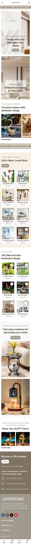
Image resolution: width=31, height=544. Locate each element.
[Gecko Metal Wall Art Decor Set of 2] (8, 176)
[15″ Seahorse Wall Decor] (8, 233)
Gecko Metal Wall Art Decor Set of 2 (8, 184)
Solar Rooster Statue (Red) (8, 295)
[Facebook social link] (3, 515)
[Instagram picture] (8, 439)
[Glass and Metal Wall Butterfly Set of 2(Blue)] (8, 195)
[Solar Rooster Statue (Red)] (8, 288)
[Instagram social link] (7, 515)
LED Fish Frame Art (23, 240)
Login (21, 466)
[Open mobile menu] (2, 2)
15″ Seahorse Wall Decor (8, 241)
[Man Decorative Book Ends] (23, 307)
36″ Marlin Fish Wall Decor (8, 222)
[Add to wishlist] (11, 172)
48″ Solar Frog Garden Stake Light (23, 276)
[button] (4, 180)
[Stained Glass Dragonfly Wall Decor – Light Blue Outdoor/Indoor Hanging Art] (23, 176)
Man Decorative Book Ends (23, 314)
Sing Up (5, 461)
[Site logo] (15, 2)
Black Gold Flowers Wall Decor (8, 314)
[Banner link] (15, 32)
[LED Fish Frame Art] (23, 233)
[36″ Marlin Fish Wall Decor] (8, 214)
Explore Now (15, 337)
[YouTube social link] (16, 515)
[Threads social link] (11, 515)
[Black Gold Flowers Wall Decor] (8, 307)
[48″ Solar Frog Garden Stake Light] (23, 269)
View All (5, 165)
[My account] (29, 2)
